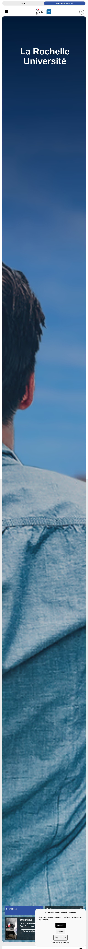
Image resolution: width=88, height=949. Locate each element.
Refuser (61, 931)
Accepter (60, 925)
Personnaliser (60, 938)
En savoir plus (29, 934)
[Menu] (6, 11)
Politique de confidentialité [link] (60, 942)
